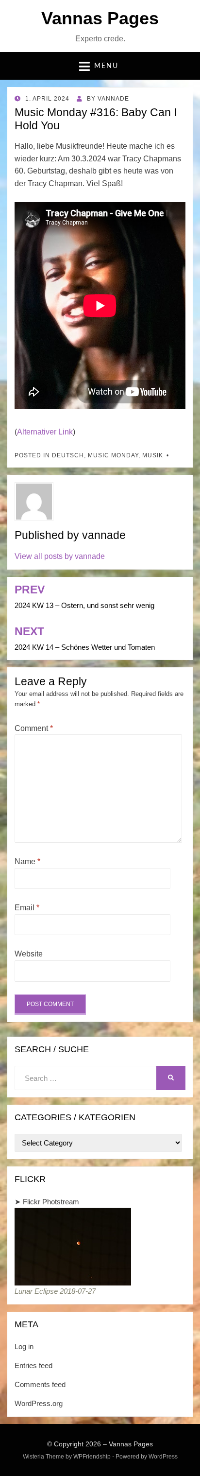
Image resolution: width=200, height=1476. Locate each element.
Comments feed (40, 1384)
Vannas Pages (100, 18)
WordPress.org (39, 1403)
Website (29, 954)
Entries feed (33, 1365)
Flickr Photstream (51, 1202)
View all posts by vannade (60, 556)
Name (27, 861)
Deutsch (68, 455)
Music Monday (113, 455)
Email (27, 907)
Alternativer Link (45, 432)
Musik (152, 455)
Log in (24, 1346)
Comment (34, 728)
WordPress (163, 1456)
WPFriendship (92, 1456)
